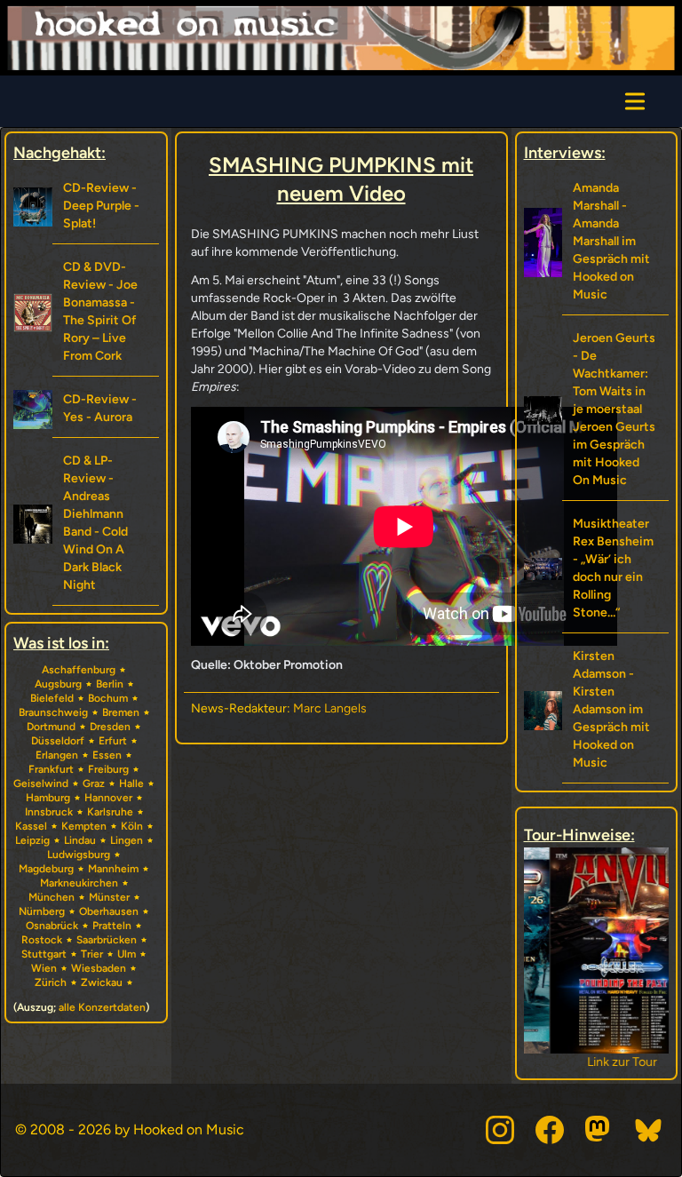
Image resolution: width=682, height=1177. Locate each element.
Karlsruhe (110, 812)
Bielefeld (52, 698)
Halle (131, 783)
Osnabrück (52, 925)
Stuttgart (44, 954)
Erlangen (57, 755)
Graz (94, 783)
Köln (132, 826)
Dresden (110, 726)
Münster (109, 897)
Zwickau (102, 982)
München (51, 897)
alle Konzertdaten (102, 1007)
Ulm (126, 954)
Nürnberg (42, 911)
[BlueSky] (649, 1130)
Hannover (108, 797)
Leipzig (32, 840)
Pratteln (111, 925)
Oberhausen (109, 911)
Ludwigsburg (78, 854)
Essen (107, 755)
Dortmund (51, 726)
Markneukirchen (79, 883)
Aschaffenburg (78, 670)
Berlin (109, 684)
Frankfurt (51, 769)
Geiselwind (40, 783)
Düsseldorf (57, 741)
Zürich (51, 982)
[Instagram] (500, 1130)
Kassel (31, 826)
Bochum (108, 698)
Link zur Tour (596, 1062)
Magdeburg (46, 869)
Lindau (80, 840)
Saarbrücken (106, 940)
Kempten (84, 826)
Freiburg (108, 769)
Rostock (41, 940)
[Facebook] (549, 1130)
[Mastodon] (599, 1130)
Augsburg (58, 684)
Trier (92, 954)
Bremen (120, 712)
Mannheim (113, 869)
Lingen (126, 840)
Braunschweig (53, 712)
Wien (44, 968)
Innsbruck (49, 812)
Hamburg (48, 797)
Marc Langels (330, 708)
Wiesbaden (98, 968)
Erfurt (113, 741)
